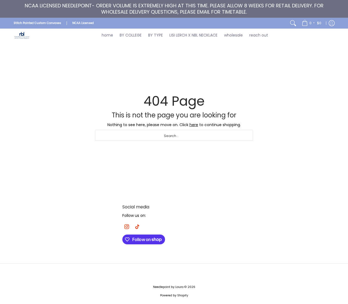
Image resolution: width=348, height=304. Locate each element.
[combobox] (174, 135)
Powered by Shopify (174, 295)
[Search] (293, 23)
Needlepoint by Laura (168, 287)
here (193, 124)
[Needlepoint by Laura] (22, 35)
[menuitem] (312, 23)
